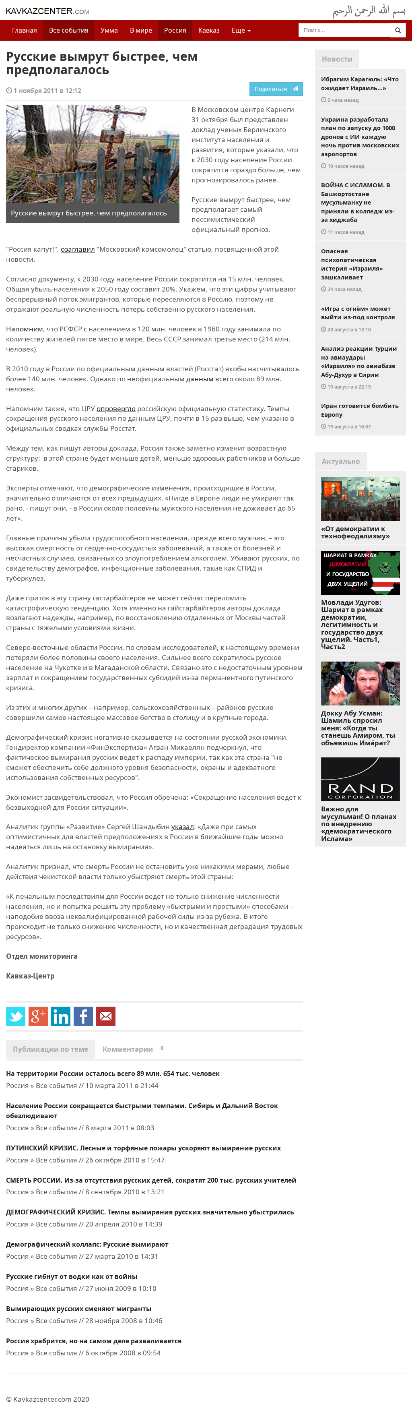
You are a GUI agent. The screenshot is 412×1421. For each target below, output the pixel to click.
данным (200, 378)
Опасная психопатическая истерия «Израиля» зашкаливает (352, 269)
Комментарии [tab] (133, 1049)
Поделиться (273, 89)
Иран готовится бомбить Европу (360, 415)
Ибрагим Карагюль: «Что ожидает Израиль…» (360, 89)
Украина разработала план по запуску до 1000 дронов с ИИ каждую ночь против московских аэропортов (360, 142)
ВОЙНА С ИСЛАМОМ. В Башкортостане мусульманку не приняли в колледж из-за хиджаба (357, 208)
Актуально (341, 461)
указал (182, 826)
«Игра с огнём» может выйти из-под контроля (358, 318)
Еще (239, 30)
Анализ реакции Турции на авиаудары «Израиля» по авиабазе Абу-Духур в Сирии (359, 367)
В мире (141, 30)
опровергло (116, 408)
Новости (337, 59)
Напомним (24, 328)
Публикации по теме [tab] (50, 1049)
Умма (109, 30)
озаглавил (78, 249)
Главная (24, 30)
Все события (69, 30)
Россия (175, 30)
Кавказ (209, 30)
